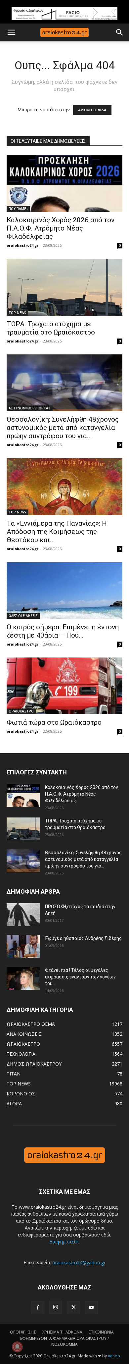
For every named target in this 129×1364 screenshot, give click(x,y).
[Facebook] (37, 1307)
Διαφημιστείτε (64, 1241)
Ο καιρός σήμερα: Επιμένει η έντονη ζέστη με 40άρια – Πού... (63, 631)
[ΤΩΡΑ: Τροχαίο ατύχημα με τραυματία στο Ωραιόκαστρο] (64, 287)
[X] (73, 1307)
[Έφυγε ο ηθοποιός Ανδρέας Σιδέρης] (23, 946)
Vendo (114, 1356)
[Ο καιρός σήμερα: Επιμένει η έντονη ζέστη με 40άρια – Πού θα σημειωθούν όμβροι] (64, 590)
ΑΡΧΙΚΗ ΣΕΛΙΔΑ (92, 110)
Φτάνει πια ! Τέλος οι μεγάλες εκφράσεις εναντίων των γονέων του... (80, 977)
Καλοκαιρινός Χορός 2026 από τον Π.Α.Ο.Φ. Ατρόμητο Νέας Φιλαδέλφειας (60, 228)
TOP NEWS (17, 312)
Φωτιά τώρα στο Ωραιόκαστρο (54, 722)
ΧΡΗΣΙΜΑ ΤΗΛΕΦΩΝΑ (62, 1332)
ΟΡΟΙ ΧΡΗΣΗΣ (23, 1332)
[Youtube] (91, 1307)
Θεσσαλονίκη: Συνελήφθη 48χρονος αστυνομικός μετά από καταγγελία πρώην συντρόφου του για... (63, 427)
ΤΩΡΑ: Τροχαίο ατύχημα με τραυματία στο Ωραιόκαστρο (51, 328)
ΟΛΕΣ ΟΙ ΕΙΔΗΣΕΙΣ (23, 615)
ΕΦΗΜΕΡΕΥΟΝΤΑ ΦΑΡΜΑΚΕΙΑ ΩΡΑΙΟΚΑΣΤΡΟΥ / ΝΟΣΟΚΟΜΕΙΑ (64, 1341)
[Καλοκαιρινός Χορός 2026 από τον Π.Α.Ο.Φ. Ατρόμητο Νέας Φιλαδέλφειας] (64, 183)
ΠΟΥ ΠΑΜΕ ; (18, 208)
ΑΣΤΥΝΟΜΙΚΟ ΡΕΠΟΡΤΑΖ (30, 408)
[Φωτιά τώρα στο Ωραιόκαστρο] (64, 685)
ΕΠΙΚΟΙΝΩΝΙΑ (101, 1332)
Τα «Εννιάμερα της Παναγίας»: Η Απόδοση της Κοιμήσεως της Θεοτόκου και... (57, 531)
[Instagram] (55, 1307)
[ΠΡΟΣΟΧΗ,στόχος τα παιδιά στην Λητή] (23, 914)
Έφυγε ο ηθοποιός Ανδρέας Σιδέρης (83, 938)
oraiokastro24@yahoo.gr (79, 1262)
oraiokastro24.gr (22, 245)
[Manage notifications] (17, 1346)
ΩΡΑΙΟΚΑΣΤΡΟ (21, 711)
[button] (11, 32)
